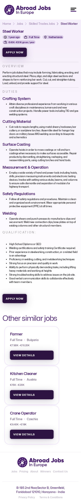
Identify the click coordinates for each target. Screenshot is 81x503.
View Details (24, 355)
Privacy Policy (26, 497)
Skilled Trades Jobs (42, 23)
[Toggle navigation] (74, 9)
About (34, 471)
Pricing (23, 471)
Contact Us (60, 471)
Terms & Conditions (51, 497)
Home (6, 23)
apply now (14, 52)
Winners (45, 471)
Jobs (20, 23)
